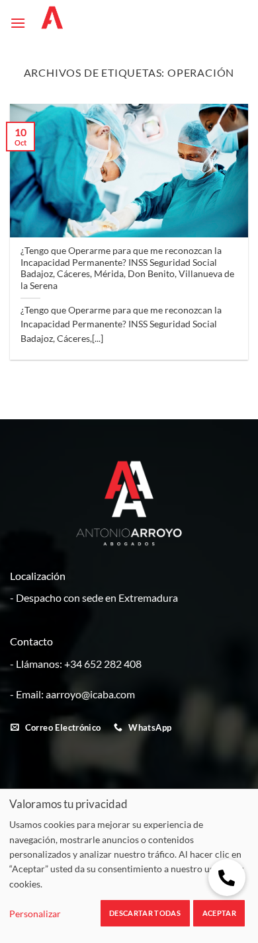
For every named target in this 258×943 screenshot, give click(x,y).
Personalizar (35, 913)
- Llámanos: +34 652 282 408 (76, 663)
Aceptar (219, 913)
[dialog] (129, 865)
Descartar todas (145, 913)
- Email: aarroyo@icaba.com (72, 694)
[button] (18, 23)
